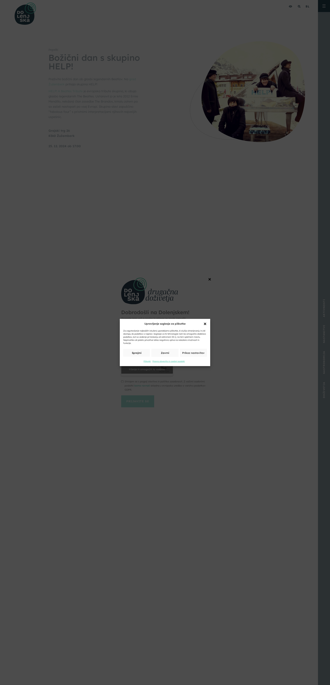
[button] (205, 323)
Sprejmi (136, 352)
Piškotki (147, 361)
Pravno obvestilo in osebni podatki (168, 361)
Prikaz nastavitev (193, 352)
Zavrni (165, 352)
